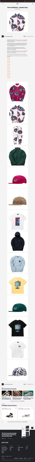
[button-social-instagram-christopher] (24, 36)
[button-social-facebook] (27, 36)
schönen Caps (10, 51)
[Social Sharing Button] (3, 36)
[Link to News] (3, 3)
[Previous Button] (3, 422)
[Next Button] (5, 422)
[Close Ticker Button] (32, 1)
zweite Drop (15, 40)
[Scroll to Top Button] (32, 428)
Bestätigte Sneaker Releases (9, 405)
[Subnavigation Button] (2, 3)
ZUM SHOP (8, 59)
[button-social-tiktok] (31, 36)
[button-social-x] (32, 36)
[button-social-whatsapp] (29, 36)
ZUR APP (8, 58)
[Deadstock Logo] (17, 3)
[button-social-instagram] (25, 36)
